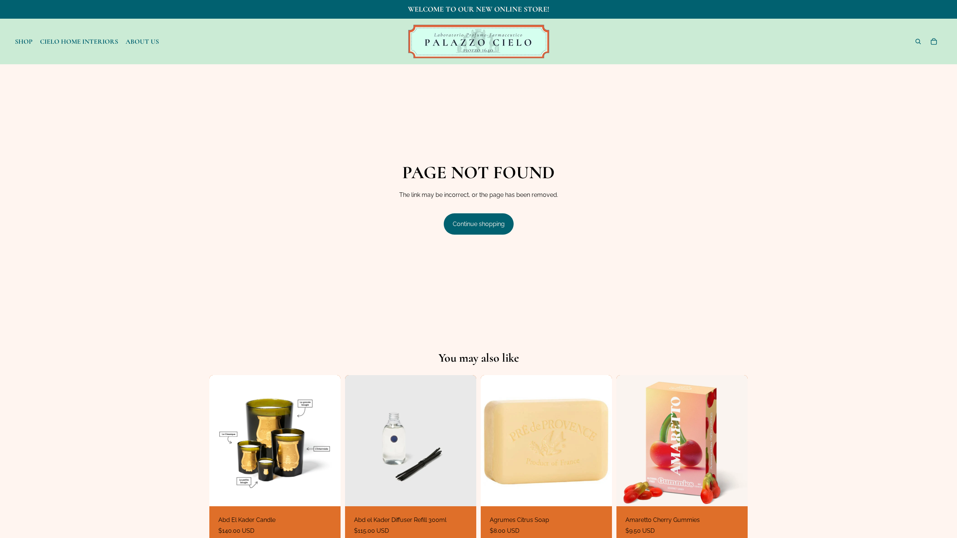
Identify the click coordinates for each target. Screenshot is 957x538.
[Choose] (329, 494)
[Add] (464, 494)
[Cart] (934, 41)
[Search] (918, 41)
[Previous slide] (220, 440)
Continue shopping (479, 224)
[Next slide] (329, 440)
